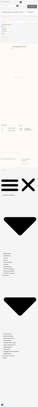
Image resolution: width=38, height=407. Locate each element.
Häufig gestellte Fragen (10, 342)
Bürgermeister (7, 253)
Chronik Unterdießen (9, 273)
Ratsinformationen (8, 336)
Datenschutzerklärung (26, 159)
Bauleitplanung (7, 340)
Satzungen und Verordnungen (11, 351)
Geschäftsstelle (8, 334)
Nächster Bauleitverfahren (32, 16)
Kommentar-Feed (4, 38)
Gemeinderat (7, 255)
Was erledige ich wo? (9, 338)
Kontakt (5, 358)
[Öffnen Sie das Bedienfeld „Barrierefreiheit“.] (2, 405)
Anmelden (3, 35)
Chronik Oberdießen (9, 271)
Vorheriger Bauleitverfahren (6, 16)
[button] (19, 185)
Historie (6, 260)
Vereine (6, 258)
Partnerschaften (8, 262)
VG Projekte (7, 349)
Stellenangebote (8, 347)
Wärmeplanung (8, 266)
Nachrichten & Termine (9, 355)
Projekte (6, 264)
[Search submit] (17, 6)
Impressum (24, 160)
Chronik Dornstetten (9, 269)
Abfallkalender (7, 353)
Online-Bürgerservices (9, 344)
